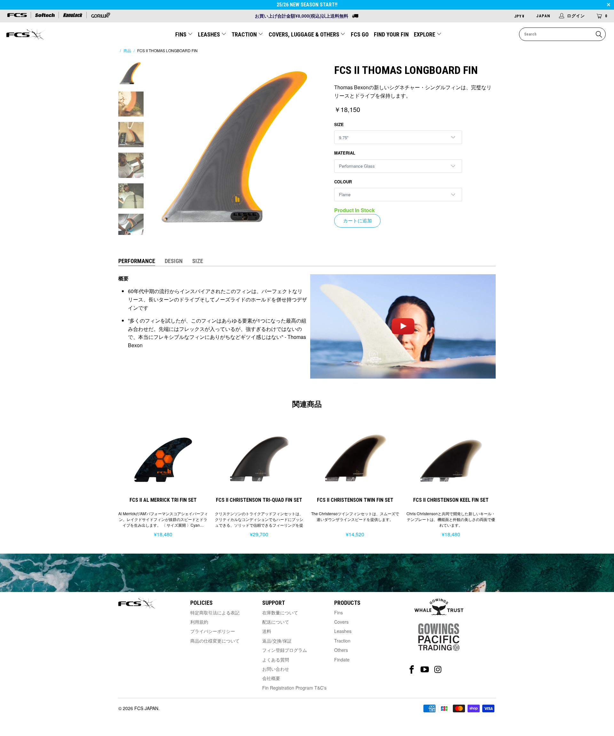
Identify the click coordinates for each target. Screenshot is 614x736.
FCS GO (360, 34)
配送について (275, 622)
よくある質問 (275, 659)
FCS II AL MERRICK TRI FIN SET (163, 458)
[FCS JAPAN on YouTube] (424, 669)
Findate (342, 659)
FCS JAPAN (146, 708)
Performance (136, 261)
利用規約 (199, 622)
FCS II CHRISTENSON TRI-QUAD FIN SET (259, 458)
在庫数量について (280, 612)
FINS (181, 34)
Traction (342, 640)
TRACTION (245, 34)
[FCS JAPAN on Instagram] (438, 669)
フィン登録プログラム (284, 650)
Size (339, 124)
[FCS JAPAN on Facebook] (411, 669)
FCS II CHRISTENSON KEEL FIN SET (451, 458)
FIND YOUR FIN (391, 34)
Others (341, 650)
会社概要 (271, 678)
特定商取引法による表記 (215, 612)
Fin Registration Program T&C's (294, 687)
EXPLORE (425, 34)
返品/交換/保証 (277, 640)
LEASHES (209, 34)
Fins (338, 612)
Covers (341, 622)
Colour (343, 182)
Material (344, 153)
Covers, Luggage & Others (305, 34)
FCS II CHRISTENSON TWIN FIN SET (355, 458)
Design (174, 261)
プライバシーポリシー (212, 631)
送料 (266, 631)
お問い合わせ (275, 669)
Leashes (342, 631)
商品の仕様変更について (215, 640)
